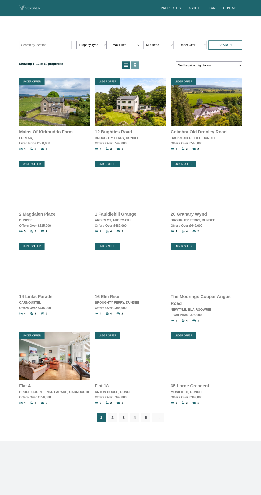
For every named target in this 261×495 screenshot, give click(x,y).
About (194, 8)
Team (211, 8)
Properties (171, 8)
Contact (230, 8)
